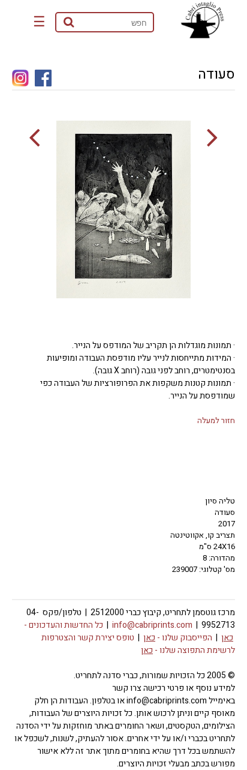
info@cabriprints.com (152, 625)
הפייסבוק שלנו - (177, 637)
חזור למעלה (216, 420)
